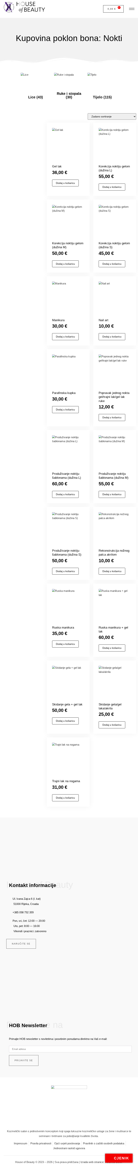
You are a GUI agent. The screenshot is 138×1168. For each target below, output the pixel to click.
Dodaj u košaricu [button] (65, 183)
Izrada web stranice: (92, 1162)
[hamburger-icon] (129, 9)
